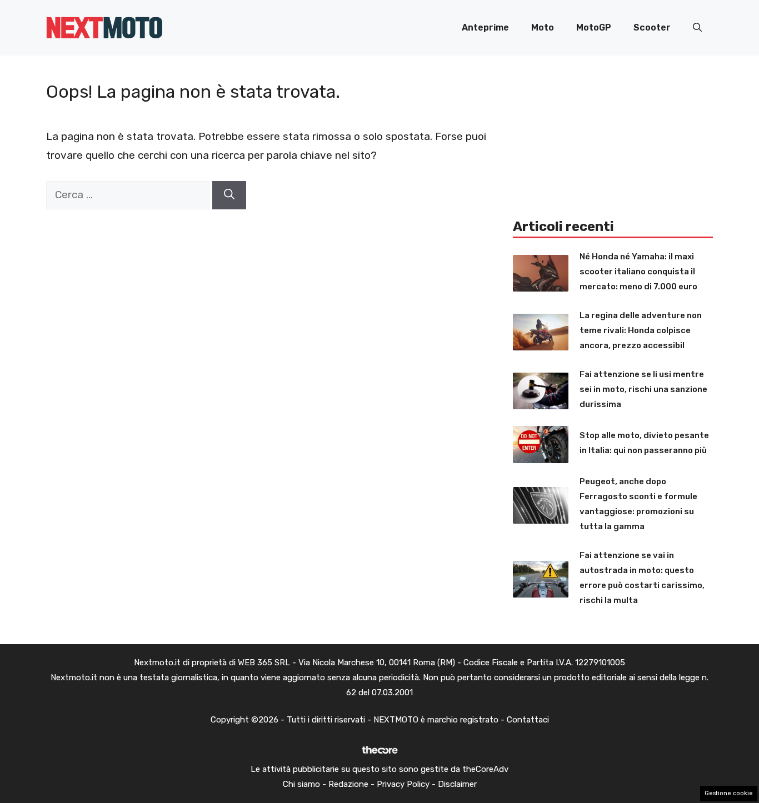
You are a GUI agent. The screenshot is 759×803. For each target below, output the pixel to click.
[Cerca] (229, 195)
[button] (697, 27)
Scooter (652, 27)
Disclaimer (457, 784)
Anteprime (485, 27)
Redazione (348, 784)
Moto (542, 27)
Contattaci (528, 720)
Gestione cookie (729, 793)
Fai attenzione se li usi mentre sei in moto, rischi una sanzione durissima (643, 389)
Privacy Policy (403, 784)
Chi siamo (301, 784)
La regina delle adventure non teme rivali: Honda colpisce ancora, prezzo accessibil (641, 330)
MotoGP (593, 27)
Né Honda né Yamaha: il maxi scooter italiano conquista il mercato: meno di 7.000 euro (638, 272)
